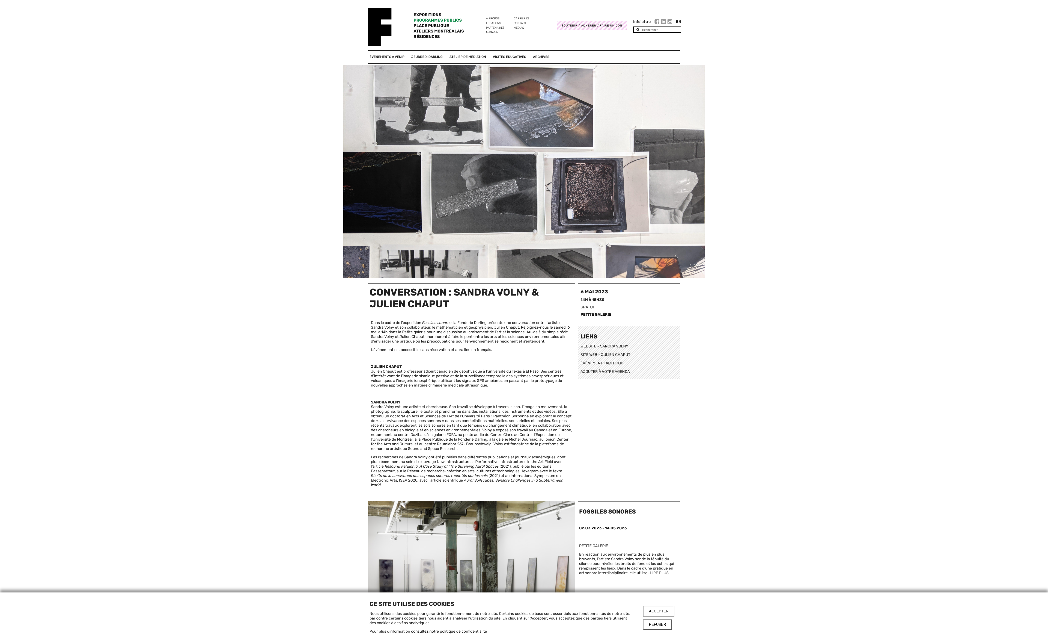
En (678, 21)
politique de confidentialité (463, 631)
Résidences (427, 36)
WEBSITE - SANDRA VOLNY (604, 346)
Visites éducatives (509, 57)
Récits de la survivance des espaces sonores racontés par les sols (429, 475)
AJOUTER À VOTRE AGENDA (605, 371)
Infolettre (642, 21)
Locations (493, 23)
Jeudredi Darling (427, 57)
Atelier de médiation (467, 57)
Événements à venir (387, 57)
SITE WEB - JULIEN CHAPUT (605, 354)
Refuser (657, 625)
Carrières (521, 18)
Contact (520, 23)
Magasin (492, 32)
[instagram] (669, 22)
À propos (492, 18)
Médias (519, 28)
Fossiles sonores (607, 511)
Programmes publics (438, 20)
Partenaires (495, 28)
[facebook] (657, 22)
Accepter (658, 611)
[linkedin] (664, 22)
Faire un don (611, 25)
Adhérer (588, 25)
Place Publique (431, 25)
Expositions (427, 14)
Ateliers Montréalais (439, 31)
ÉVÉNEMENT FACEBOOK (601, 363)
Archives (541, 57)
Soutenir (569, 25)
